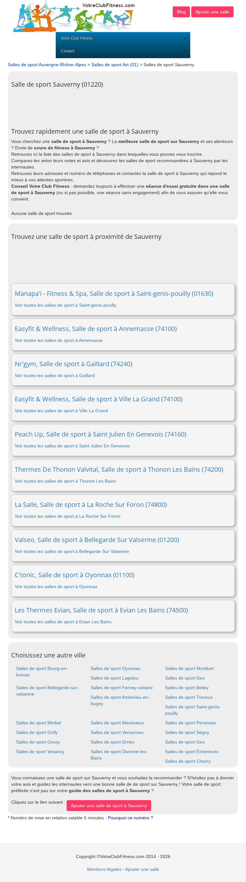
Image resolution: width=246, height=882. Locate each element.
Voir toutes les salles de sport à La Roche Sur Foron (67, 516)
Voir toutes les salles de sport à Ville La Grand (61, 410)
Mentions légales (104, 869)
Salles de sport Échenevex (192, 751)
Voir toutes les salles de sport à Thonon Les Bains (65, 481)
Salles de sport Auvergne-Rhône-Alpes (47, 64)
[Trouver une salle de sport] (74, 15)
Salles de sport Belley (187, 687)
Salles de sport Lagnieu (114, 678)
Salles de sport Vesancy (40, 751)
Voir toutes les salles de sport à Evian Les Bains (63, 621)
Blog (181, 11)
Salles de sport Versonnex (117, 732)
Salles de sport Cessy (38, 741)
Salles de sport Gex (185, 678)
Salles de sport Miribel (38, 722)
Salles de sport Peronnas (190, 722)
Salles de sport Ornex (113, 741)
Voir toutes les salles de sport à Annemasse (59, 340)
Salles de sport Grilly (37, 732)
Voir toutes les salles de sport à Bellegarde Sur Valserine (72, 551)
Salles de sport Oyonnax (115, 668)
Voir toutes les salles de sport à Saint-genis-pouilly (65, 305)
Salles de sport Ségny (187, 732)
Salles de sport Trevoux (189, 697)
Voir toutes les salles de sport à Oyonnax (56, 586)
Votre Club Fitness (77, 38)
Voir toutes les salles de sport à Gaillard (55, 375)
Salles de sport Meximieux (117, 722)
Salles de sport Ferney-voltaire (122, 687)
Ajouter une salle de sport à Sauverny (109, 805)
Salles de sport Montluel (189, 668)
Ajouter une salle (212, 11)
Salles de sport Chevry (188, 761)
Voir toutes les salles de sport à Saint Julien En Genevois (72, 445)
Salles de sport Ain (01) (114, 64)
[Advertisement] (127, 105)
